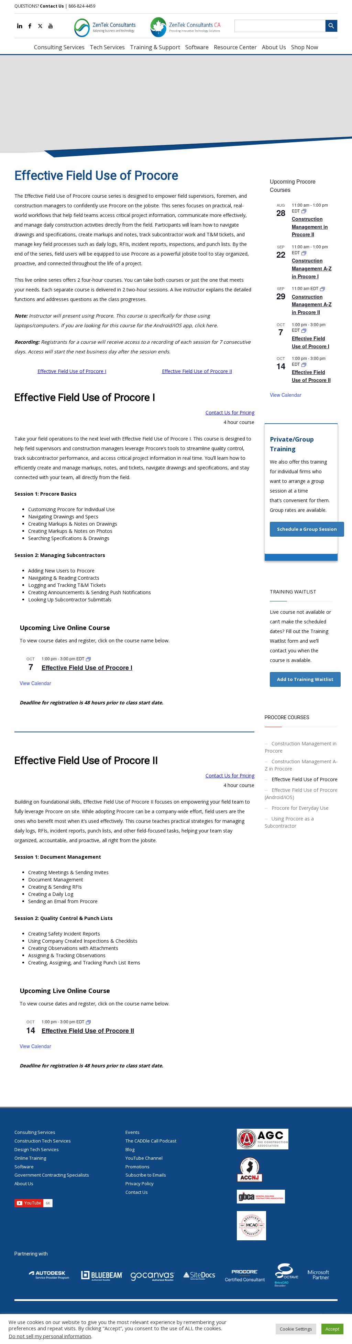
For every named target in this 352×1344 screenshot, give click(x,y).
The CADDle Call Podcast (150, 1141)
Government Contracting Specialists (51, 1175)
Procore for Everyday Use (300, 808)
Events (132, 1132)
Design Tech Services (36, 1149)
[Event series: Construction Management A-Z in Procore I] (303, 252)
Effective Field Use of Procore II (197, 371)
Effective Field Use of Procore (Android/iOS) (301, 793)
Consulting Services (34, 1132)
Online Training (30, 1158)
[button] (307, 529)
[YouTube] (50, 26)
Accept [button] (332, 1329)
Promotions (137, 1167)
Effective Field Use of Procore (305, 779)
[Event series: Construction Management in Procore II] (303, 211)
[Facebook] (30, 26)
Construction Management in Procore (301, 747)
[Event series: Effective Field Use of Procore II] (88, 1021)
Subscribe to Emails (145, 1175)
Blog (129, 1149)
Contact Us (52, 6)
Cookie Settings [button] (296, 1329)
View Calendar (35, 683)
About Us (23, 1183)
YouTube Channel (144, 1158)
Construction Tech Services (42, 1141)
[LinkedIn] (19, 26)
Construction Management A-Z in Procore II (312, 304)
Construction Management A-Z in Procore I (312, 268)
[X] (40, 26)
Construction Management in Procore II (310, 226)
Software (24, 1167)
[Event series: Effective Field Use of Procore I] (88, 658)
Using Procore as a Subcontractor (289, 822)
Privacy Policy (139, 1183)
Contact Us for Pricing (230, 412)
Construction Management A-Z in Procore (301, 765)
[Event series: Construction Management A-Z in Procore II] (322, 288)
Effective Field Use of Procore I (71, 371)
